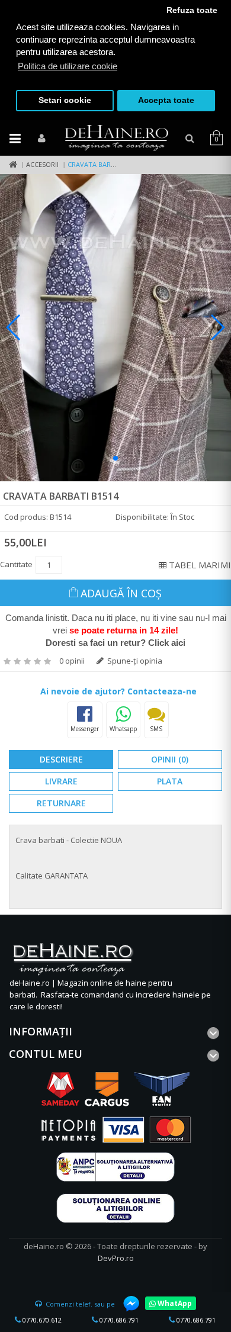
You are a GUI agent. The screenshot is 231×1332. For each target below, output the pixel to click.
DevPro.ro (116, 1258)
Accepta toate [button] (166, 100)
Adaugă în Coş (121, 593)
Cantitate (16, 564)
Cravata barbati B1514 (106, 164)
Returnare (61, 803)
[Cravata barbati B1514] (115, 327)
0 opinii (72, 660)
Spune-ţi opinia (133, 660)
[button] (115, 458)
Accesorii (42, 164)
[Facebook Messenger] (125, 1304)
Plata (169, 781)
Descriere (61, 759)
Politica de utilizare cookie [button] (67, 66)
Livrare (61, 781)
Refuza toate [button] (191, 10)
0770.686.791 (118, 1319)
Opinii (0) (169, 759)
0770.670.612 (41, 1319)
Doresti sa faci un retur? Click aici (115, 643)
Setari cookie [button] (64, 100)
